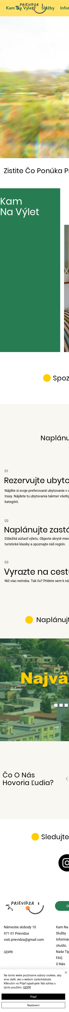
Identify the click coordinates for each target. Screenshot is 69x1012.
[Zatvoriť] (63, 974)
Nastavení (33, 1005)
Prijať (33, 997)
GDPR (27, 987)
